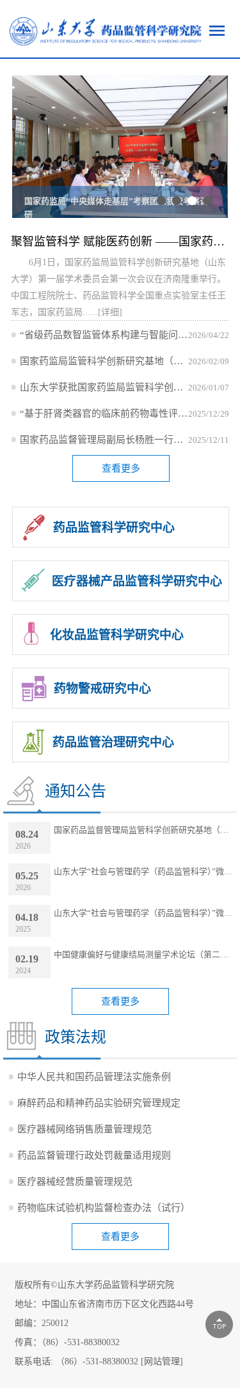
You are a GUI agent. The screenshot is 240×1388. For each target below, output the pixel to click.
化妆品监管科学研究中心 (117, 635)
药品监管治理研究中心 (113, 742)
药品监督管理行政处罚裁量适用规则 (94, 1155)
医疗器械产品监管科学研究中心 (137, 581)
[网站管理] (162, 1361)
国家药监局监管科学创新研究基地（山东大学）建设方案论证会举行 (104, 361)
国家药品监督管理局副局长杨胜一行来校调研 (104, 440)
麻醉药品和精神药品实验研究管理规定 (98, 1103)
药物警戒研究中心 (102, 688)
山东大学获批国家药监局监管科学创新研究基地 (104, 387)
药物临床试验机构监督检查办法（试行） (103, 1208)
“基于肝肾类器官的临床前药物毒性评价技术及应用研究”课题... (104, 413)
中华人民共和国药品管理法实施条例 (94, 1077)
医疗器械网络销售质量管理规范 (84, 1129)
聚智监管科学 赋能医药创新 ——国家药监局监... (119, 241)
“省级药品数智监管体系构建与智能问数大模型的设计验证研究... (104, 335)
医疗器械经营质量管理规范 (74, 1181)
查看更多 (121, 468)
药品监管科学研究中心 (114, 527)
